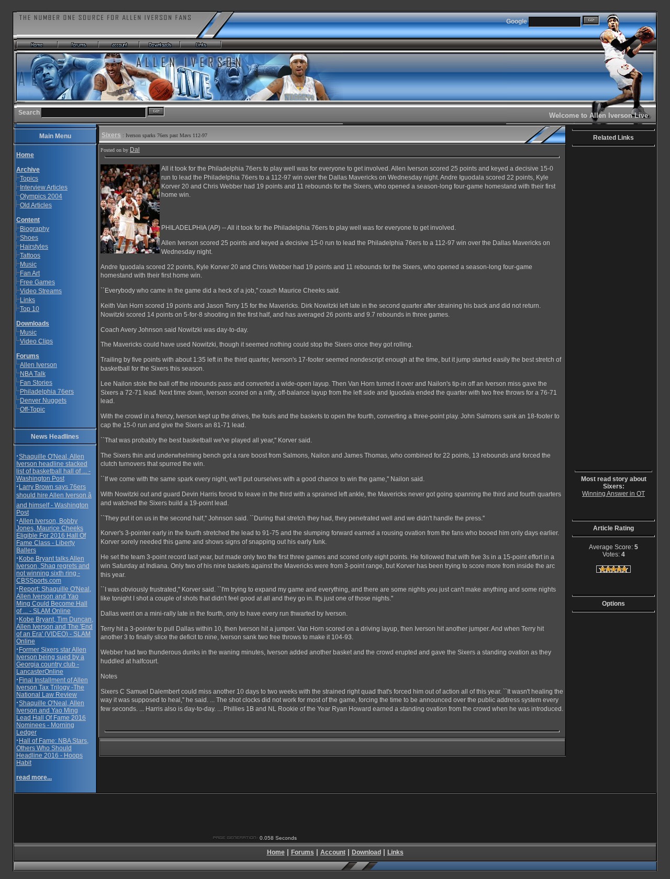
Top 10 (29, 309)
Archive (28, 169)
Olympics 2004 (41, 196)
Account (332, 852)
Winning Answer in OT (613, 493)
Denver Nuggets (43, 400)
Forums (27, 356)
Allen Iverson (38, 365)
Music (28, 264)
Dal (135, 149)
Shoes (29, 237)
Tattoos (30, 255)
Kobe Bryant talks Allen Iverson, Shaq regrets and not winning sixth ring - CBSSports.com (53, 569)
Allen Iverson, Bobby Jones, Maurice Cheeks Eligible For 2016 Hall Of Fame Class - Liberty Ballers (51, 535)
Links (27, 300)
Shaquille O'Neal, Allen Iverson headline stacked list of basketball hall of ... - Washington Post (53, 467)
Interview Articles (44, 187)
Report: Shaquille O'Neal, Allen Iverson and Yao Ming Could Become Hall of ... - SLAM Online (53, 600)
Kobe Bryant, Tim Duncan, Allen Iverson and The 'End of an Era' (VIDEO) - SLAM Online (54, 630)
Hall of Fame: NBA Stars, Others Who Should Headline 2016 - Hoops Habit (52, 751)
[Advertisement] (606, 310)
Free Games (37, 282)
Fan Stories (36, 382)
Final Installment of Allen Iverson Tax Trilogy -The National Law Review (52, 687)
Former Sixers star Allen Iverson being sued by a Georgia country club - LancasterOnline (51, 660)
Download (366, 852)
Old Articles (36, 205)
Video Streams (41, 291)
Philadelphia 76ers (47, 391)
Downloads (32, 323)
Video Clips (36, 341)
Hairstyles (34, 246)
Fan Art (30, 273)
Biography (34, 228)
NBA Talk (33, 373)
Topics (29, 178)
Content (28, 220)
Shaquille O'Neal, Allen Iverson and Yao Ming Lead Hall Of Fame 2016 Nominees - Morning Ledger (51, 717)
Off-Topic (32, 409)
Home (276, 852)
